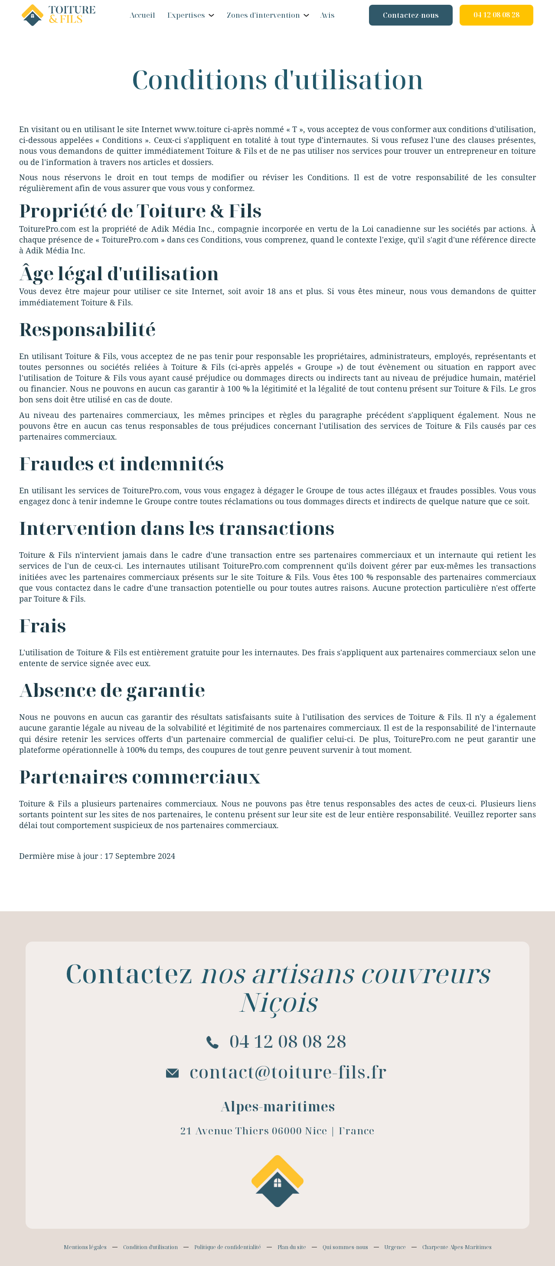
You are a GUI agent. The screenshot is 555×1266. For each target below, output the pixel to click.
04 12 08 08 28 (496, 14)
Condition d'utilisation (150, 1247)
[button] (190, 15)
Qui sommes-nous (345, 1247)
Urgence (395, 1247)
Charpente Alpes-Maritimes (457, 1247)
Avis (327, 15)
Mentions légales (85, 1247)
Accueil (142, 15)
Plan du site (292, 1247)
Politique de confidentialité (227, 1247)
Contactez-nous (411, 15)
